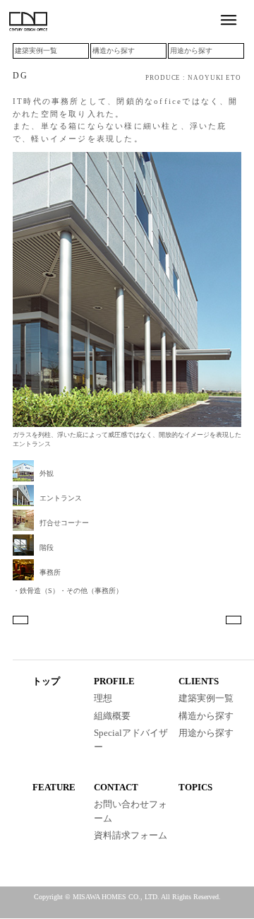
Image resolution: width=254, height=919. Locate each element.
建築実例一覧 (36, 50)
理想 (103, 698)
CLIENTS (199, 681)
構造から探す (113, 50)
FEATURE (53, 787)
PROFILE (114, 681)
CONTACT (116, 787)
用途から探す (191, 50)
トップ (46, 681)
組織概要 (112, 715)
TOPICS (195, 787)
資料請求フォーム (130, 835)
